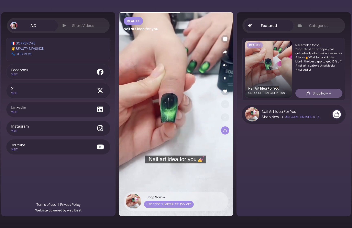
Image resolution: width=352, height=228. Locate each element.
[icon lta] (225, 130)
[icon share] (225, 52)
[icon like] (225, 91)
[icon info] (225, 39)
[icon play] (225, 78)
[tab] (33, 25)
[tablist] (58, 25)
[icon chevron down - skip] (225, 117)
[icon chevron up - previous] (225, 104)
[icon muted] (225, 65)
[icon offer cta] (337, 114)
